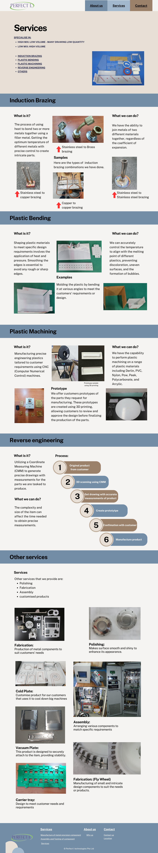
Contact (141, 6)
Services (119, 5)
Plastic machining (30, 63)
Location (108, 838)
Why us (89, 835)
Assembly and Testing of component (58, 839)
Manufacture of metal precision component (61, 835)
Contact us (109, 835)
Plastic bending (28, 60)
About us (96, 5)
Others (22, 71)
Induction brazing (30, 56)
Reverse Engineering (31, 67)
